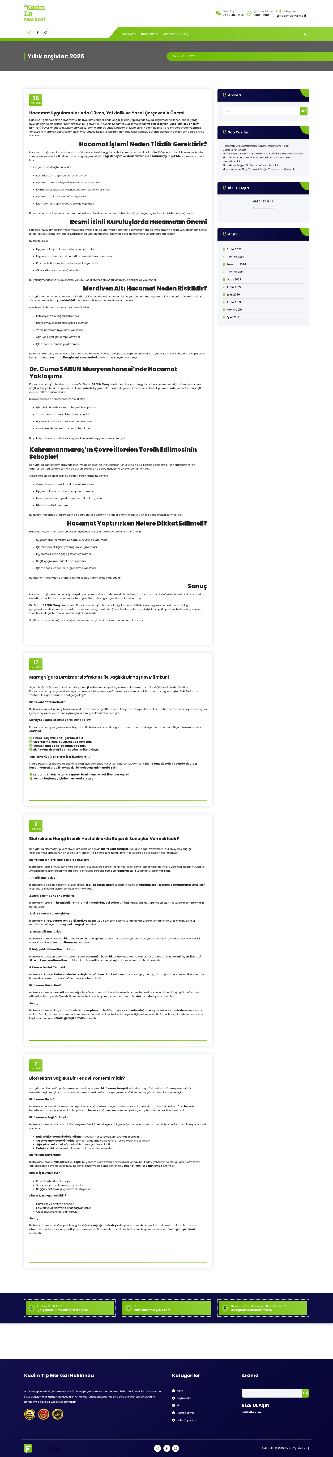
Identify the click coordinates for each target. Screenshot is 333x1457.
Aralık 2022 (234, 287)
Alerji (180, 1391)
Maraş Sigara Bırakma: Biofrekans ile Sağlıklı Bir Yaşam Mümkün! (99, 677)
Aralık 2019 (234, 302)
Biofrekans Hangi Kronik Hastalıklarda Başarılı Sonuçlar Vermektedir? (104, 839)
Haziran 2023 (235, 272)
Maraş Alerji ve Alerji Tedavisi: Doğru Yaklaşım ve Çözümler (259, 169)
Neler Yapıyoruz (187, 1420)
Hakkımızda (169, 34)
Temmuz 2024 (236, 264)
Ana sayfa (179, 56)
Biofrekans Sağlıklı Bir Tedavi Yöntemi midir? (77, 1078)
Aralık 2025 (234, 249)
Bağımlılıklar (184, 1398)
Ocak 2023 (234, 279)
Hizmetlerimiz (148, 34)
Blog (185, 34)
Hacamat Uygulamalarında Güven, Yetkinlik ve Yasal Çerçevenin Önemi (107, 113)
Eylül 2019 (233, 317)
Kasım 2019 (234, 309)
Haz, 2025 (36, 664)
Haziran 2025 (235, 257)
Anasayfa (129, 34)
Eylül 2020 (233, 294)
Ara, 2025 (36, 100)
